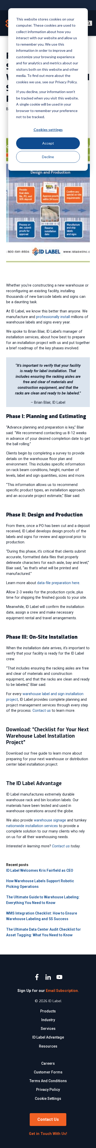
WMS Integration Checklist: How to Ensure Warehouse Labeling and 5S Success (41, 916)
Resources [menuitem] (48, 1046)
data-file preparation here (58, 583)
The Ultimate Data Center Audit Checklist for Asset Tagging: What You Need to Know (43, 932)
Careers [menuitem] (48, 1063)
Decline (48, 157)
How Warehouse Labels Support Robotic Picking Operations (40, 884)
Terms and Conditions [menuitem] (48, 1081)
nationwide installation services (32, 826)
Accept (48, 143)
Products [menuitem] (48, 1011)
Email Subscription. (62, 991)
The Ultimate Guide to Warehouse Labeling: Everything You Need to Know (43, 900)
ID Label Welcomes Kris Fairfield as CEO (39, 870)
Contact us (42, 710)
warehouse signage (50, 820)
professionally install (53, 317)
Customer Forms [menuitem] (48, 1072)
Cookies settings (48, 129)
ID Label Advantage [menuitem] (48, 1037)
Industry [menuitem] (48, 1020)
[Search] (88, 23)
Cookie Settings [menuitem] (48, 1098)
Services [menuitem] (48, 1029)
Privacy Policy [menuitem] (48, 1090)
